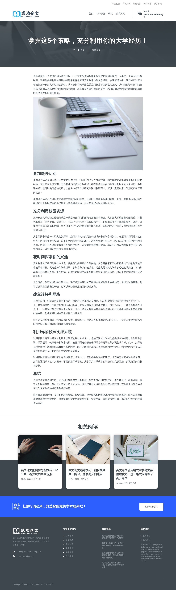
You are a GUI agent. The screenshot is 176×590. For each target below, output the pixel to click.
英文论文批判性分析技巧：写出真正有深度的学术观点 (39, 472)
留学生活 (96, 50)
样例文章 (126, 4)
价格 (110, 13)
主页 (91, 13)
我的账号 (158, 4)
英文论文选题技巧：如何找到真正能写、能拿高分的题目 (87, 472)
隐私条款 (146, 540)
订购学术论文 (151, 506)
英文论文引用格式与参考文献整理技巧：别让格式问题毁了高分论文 (134, 474)
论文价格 (69, 540)
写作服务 (100, 13)
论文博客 (147, 4)
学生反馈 (116, 4)
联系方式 (120, 13)
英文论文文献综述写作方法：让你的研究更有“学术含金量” (113, 564)
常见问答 (137, 4)
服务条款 (146, 536)
